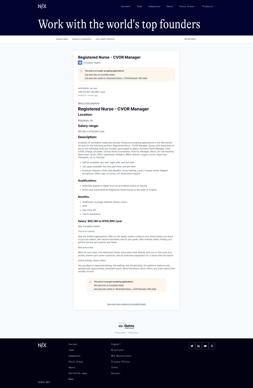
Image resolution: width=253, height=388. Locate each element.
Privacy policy (120, 333)
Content (125, 6)
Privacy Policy (120, 361)
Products (207, 6)
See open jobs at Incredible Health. (100, 74)
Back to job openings (88, 103)
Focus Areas (186, 6)
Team (139, 6)
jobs (62, 39)
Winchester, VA (85, 120)
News (71, 379)
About (170, 6)
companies (81, 39)
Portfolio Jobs (78, 373)
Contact (115, 373)
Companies (154, 6)
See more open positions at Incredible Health (126, 304)
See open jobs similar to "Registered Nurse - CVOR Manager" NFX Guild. (116, 78)
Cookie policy (133, 333)
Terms (114, 367)
